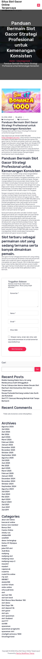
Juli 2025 (5, 460)
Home (12, 61)
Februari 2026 (8, 442)
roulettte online (8, 574)
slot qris (5, 613)
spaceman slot (8, 631)
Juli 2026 (5, 429)
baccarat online (8, 522)
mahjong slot (7, 556)
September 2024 (9, 486)
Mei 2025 (5, 466)
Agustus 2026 (8, 427)
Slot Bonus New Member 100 (14, 600)
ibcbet (4, 546)
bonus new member (10, 525)
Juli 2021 (5, 505)
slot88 (4, 624)
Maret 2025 (6, 471)
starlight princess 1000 (11, 634)
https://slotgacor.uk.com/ (11, 138)
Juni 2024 (6, 494)
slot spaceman (8, 616)
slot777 (5, 621)
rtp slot (5, 577)
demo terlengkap (9, 540)
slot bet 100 (7, 595)
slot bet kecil (7, 598)
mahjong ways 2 (8, 561)
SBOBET (5, 579)
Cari (4, 362)
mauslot (5, 564)
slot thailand (7, 618)
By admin (19, 117)
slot (3, 592)
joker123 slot (7, 548)
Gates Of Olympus (9, 543)
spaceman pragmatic (11, 629)
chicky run (6, 533)
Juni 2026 (6, 432)
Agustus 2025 (8, 458)
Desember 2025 (8, 447)
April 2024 (6, 499)
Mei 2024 (5, 497)
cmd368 (5, 538)
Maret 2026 (7, 440)
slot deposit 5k (8, 608)
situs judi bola (7, 590)
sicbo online (7, 587)
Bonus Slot (6, 527)
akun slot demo (8, 520)
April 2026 (6, 437)
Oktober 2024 (7, 484)
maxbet (5, 566)
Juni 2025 (6, 463)
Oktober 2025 (7, 453)
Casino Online (7, 530)
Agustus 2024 (8, 489)
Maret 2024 (7, 502)
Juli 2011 (5, 510)
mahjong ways (8, 559)
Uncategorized (23, 61)
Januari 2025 (7, 476)
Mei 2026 (5, 434)
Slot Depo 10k (7, 605)
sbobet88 (6, 582)
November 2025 (8, 450)
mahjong (5, 553)
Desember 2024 (8, 479)
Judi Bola (5, 551)
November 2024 (8, 481)
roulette (5, 572)
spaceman (6, 626)
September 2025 (9, 455)
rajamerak (6, 569)
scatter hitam (8, 585)
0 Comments (24, 119)
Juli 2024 (5, 492)
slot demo (6, 603)
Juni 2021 (6, 507)
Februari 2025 (8, 473)
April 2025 (6, 468)
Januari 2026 (7, 445)
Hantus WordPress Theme (25, 653)
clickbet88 (6, 535)
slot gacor (6, 611)
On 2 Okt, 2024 (7, 117)
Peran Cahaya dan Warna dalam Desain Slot (20, 385)
